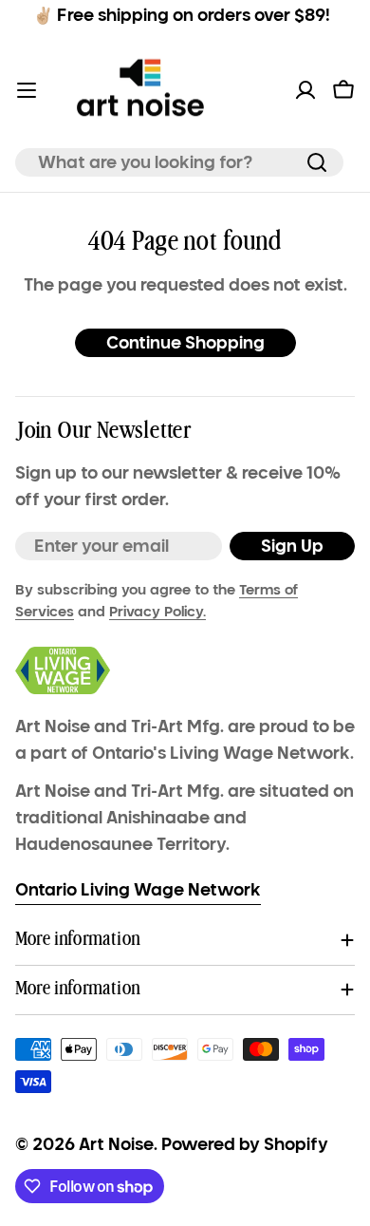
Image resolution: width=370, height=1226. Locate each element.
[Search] (316, 162)
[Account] (305, 90)
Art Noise (116, 1144)
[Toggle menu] (26, 90)
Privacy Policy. (157, 611)
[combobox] (179, 162)
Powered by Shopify (244, 1144)
